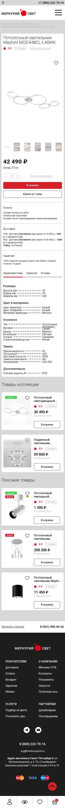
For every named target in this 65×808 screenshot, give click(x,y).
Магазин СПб (47, 667)
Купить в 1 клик (32, 194)
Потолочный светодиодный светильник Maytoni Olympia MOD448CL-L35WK (47, 399)
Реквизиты (46, 679)
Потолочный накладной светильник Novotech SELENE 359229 (46, 495)
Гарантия (11, 685)
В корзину (47, 424)
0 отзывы (20, 48)
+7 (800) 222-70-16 (51, 2)
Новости (44, 685)
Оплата (10, 673)
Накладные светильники (25, 24)
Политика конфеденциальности (49, 691)
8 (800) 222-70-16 (33, 744)
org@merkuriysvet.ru (33, 751)
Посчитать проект (16, 716)
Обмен (9, 691)
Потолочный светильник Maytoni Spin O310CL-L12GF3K (47, 579)
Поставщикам (48, 716)
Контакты (45, 673)
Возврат (10, 679)
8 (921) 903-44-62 (52, 627)
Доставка (11, 667)
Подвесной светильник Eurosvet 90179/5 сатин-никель (45, 441)
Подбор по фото (16, 710)
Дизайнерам (47, 710)
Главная (5, 24)
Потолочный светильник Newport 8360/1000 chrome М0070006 (47, 537)
